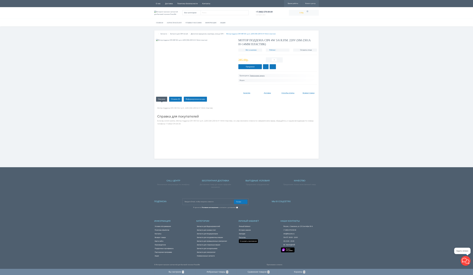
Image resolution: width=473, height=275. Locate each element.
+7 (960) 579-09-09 (289, 230)
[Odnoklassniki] (306, 201)
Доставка (169, 3)
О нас (158, 3)
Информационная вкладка (199, 99)
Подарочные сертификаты (164, 248)
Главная (159, 23)
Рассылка (242, 237)
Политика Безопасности (187, 3)
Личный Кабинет (245, 226)
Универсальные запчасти (206, 256)
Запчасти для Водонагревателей (209, 226)
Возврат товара (160, 237)
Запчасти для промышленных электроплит (212, 241)
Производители (160, 245)
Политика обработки (162, 230)
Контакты (206, 3)
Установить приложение (249, 241)
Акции (223, 23)
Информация (211, 23)
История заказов (245, 230)
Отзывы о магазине (193, 23)
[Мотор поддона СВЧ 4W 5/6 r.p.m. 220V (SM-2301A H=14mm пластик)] (195, 40)
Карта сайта (159, 241)
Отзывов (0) (177, 99)
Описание (162, 99)
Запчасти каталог (174, 23)
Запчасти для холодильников (207, 248)
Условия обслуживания (163, 226)
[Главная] (157, 34)
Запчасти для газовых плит (207, 230)
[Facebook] (295, 201)
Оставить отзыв (306, 50)
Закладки (242, 234)
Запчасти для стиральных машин (209, 245)
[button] (466, 261)
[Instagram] (299, 201)
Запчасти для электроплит (206, 252)
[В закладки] (266, 66)
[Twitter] (310, 201)
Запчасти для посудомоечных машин (210, 237)
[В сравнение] (274, 66)
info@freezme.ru (289, 234)
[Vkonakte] (303, 201)
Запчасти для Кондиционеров (208, 234)
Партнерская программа (164, 252)
